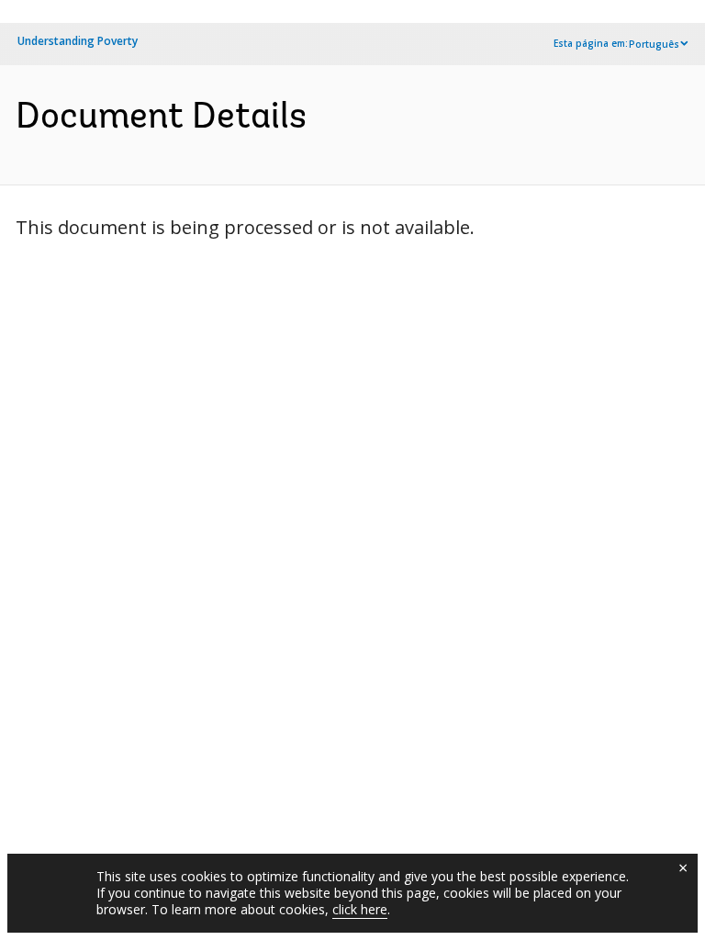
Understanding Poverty (77, 41)
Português (654, 44)
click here (359, 909)
